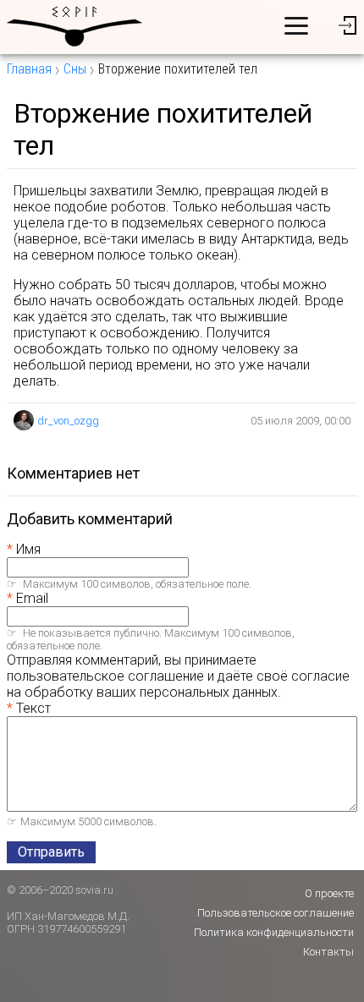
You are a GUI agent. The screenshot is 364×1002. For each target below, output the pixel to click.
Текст (33, 708)
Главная (29, 69)
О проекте (329, 893)
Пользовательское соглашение (275, 912)
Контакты (328, 951)
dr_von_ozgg (68, 420)
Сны (74, 69)
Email (32, 598)
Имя (28, 549)
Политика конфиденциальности (274, 932)
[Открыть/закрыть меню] (296, 25)
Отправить (51, 852)
